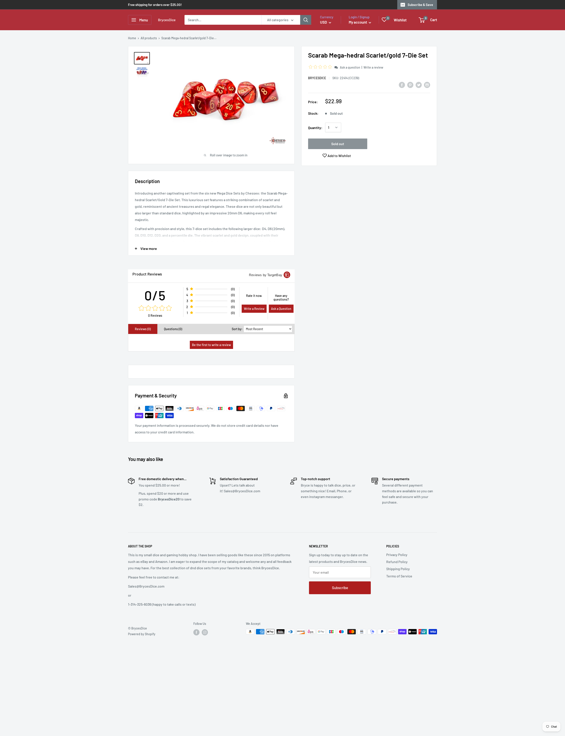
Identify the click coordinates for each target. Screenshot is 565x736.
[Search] (305, 20)
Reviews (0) (143, 329)
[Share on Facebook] (402, 84)
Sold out (337, 144)
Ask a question (350, 67)
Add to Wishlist (339, 156)
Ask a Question (281, 309)
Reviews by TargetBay (265, 275)
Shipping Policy (398, 569)
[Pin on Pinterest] (410, 84)
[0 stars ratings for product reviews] (155, 308)
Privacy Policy (396, 554)
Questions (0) (173, 329)
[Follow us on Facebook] (196, 632)
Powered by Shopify (141, 634)
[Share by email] (427, 84)
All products (149, 38)
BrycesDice (317, 78)
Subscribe (340, 587)
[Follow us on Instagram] (205, 632)
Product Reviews (147, 274)
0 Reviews (155, 315)
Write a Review (254, 309)
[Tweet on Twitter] (419, 84)
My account (358, 22)
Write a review (373, 67)
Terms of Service (399, 576)
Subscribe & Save (420, 5)
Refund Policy (397, 562)
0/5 (155, 295)
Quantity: (315, 127)
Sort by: (237, 329)
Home (132, 38)
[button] (321, 67)
